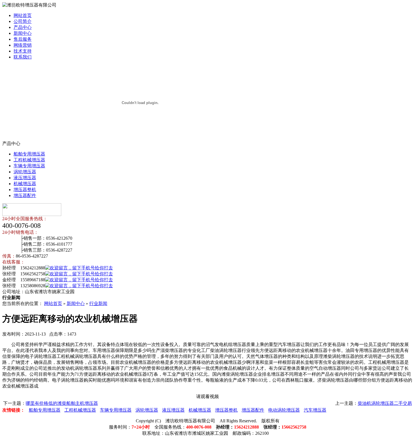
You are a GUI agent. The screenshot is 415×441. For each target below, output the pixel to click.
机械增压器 (25, 183)
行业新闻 (98, 303)
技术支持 (23, 51)
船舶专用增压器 (29, 154)
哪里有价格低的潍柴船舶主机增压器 (62, 403)
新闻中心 (23, 33)
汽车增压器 (315, 410)
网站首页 (23, 15)
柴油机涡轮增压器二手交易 (385, 403)
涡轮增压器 (25, 171)
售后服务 (23, 39)
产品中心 (23, 27)
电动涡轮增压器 (284, 410)
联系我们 (23, 57)
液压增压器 (25, 177)
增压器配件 (25, 195)
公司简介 (23, 21)
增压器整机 (25, 189)
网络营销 (23, 45)
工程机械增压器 (29, 159)
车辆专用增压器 (29, 165)
